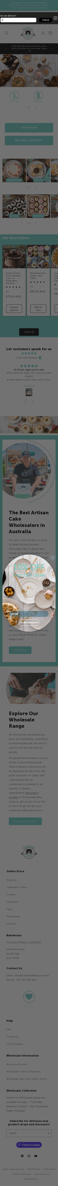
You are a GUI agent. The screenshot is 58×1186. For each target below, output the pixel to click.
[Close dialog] (53, 557)
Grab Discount (29, 622)
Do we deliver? (8, 15)
